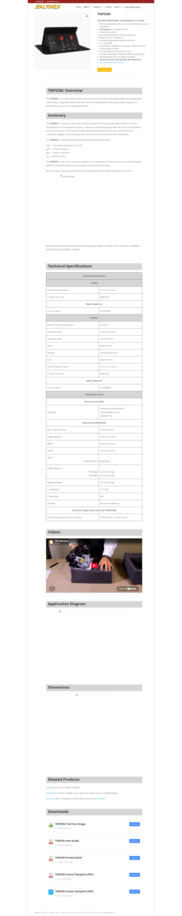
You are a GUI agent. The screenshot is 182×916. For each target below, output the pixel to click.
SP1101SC (50, 798)
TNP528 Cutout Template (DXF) (74, 891)
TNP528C (101, 798)
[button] (87, 16)
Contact (108, 7)
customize (104, 69)
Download (134, 824)
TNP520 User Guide (67, 840)
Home (78, 7)
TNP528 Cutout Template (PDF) (74, 874)
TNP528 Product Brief (68, 857)
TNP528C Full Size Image (70, 824)
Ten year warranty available (111, 62)
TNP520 (49, 787)
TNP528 (49, 793)
